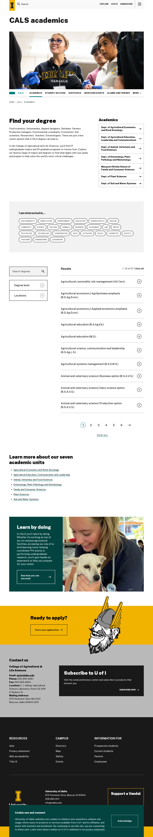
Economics (94, 227)
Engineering (41, 240)
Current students (103, 751)
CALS (21, 93)
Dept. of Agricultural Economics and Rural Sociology (118, 129)
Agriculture (46, 221)
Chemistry (114, 233)
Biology (113, 221)
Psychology (26, 233)
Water (116, 227)
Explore (104, 4)
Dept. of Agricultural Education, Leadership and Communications (118, 138)
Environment (63, 221)
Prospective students (106, 745)
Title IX (13, 761)
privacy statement (95, 829)
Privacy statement (19, 751)
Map (58, 751)
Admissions (126, 4)
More (137, 93)
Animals (66, 227)
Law (106, 227)
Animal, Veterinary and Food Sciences (33, 479)
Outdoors (87, 233)
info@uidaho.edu (53, 803)
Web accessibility (19, 756)
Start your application (47, 630)
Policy (100, 233)
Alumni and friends (118, 93)
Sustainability (28, 221)
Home (11, 102)
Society (127, 233)
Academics (35, 93)
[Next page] (129, 425)
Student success (55, 93)
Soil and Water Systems (26, 499)
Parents (98, 756)
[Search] (18, 4)
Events (59, 761)
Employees (100, 761)
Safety (59, 756)
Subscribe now (127, 690)
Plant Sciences (21, 494)
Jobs (11, 745)
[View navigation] (139, 4)
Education (80, 221)
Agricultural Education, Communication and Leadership (42, 474)
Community (26, 227)
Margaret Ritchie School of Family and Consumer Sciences (117, 168)
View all (139, 268)
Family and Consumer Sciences (30, 489)
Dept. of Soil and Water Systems (118, 183)
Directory (61, 745)
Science (40, 227)
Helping (53, 227)
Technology (43, 233)
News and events (94, 93)
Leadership (57, 240)
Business (79, 227)
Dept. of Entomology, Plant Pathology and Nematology (116, 158)
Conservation (61, 233)
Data (75, 233)
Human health (97, 221)
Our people (74, 93)
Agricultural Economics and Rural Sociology (36, 469)
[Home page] (12, 5)
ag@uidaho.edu (25, 675)
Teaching (25, 240)
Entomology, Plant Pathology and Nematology (38, 484)
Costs (114, 4)
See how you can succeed (30, 577)
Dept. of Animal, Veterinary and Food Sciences (118, 148)
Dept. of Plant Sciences (113, 176)
